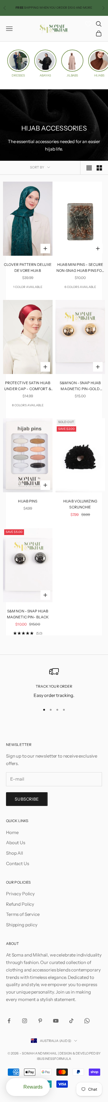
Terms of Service (23, 914)
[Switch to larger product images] (89, 168)
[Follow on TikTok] (71, 1021)
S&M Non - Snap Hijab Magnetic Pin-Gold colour (80, 386)
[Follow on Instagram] (25, 1021)
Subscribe (27, 799)
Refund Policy (20, 904)
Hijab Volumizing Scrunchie (80, 504)
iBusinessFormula (54, 1059)
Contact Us (17, 863)
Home (12, 832)
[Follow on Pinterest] (40, 1021)
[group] (18, 63)
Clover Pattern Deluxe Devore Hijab (28, 267)
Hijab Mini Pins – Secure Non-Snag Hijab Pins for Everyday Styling (80, 268)
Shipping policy (22, 925)
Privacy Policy (20, 893)
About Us (15, 842)
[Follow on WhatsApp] (87, 1021)
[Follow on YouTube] (56, 1021)
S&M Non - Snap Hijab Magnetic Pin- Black (28, 614)
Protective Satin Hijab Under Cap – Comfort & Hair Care (27, 386)
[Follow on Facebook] (9, 1021)
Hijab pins (27, 501)
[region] (54, 683)
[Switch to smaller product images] (99, 168)
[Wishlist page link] (88, 24)
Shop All (14, 853)
